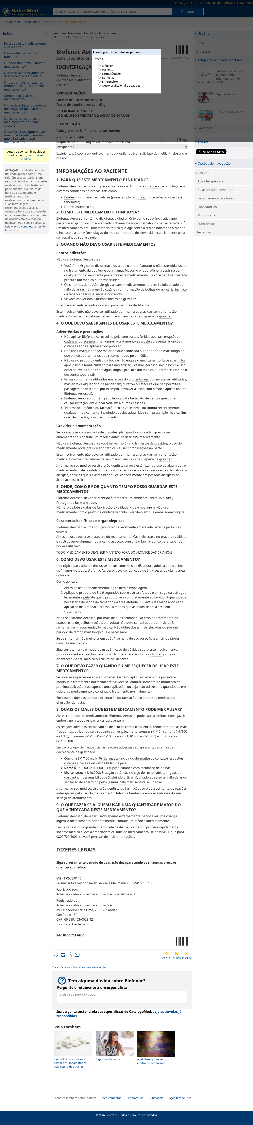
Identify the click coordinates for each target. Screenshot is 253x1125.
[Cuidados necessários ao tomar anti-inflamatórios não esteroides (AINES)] (73, 1055)
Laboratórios (207, 207)
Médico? (107, 66)
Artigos (177, 957)
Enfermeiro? (110, 81)
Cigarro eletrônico (108, 1059)
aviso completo (23, 226)
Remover (66, 967)
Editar (55, 967)
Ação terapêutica (180, 1098)
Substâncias (206, 224)
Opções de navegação (214, 163)
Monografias (207, 215)
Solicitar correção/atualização (89, 967)
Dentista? (108, 77)
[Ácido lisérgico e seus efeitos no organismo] (156, 1055)
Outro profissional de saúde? (121, 85)
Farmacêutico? (111, 74)
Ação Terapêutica (210, 181)
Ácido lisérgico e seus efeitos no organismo (151, 1061)
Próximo (186, 957)
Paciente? (108, 70)
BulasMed (202, 173)
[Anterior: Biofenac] (167, 953)
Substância (156, 1098)
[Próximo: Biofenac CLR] (186, 953)
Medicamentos (111, 1098)
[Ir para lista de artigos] (176, 953)
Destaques (204, 232)
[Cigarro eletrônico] (115, 1055)
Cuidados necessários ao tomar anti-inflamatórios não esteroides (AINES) (70, 1062)
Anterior (167, 957)
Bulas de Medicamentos (215, 190)
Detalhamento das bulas (215, 198)
